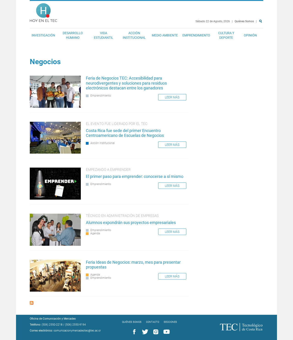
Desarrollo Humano (73, 35)
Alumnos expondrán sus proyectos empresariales (131, 222)
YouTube (165, 332)
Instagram (155, 332)
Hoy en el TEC (43, 11)
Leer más (172, 97)
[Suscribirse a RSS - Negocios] (31, 303)
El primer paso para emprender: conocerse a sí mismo (134, 176)
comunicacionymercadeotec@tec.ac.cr (77, 330)
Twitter (144, 332)
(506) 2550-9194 (75, 324)
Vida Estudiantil (103, 35)
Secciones (170, 322)
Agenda (95, 233)
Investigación (43, 35)
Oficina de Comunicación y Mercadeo (53, 318)
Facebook (133, 332)
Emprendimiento (196, 35)
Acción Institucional (134, 35)
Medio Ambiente (165, 35)
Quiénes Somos (244, 21)
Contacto (152, 322)
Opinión (250, 35)
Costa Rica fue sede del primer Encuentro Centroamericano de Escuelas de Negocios (125, 133)
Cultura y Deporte (226, 35)
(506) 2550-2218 (52, 324)
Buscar (261, 35)
